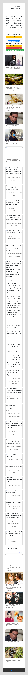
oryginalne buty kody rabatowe (14, 36)
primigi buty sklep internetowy (14, 45)
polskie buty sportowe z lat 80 (14, 34)
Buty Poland (13, 670)
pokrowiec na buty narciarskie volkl (14, 43)
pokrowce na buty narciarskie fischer (15, 50)
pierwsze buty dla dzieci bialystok (14, 48)
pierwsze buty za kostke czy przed (14, 39)
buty (17, 670)
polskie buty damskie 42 (14, 41)
